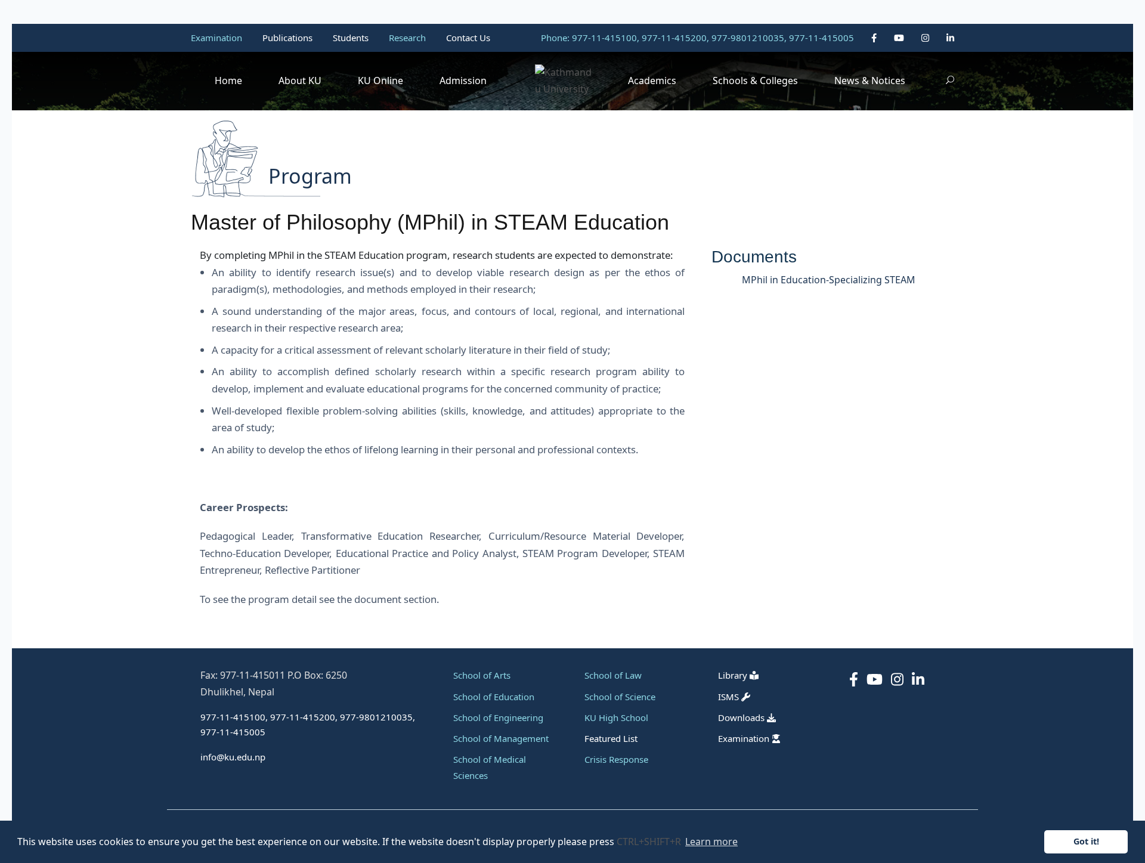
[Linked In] (950, 38)
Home (228, 80)
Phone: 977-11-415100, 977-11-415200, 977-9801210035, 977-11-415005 (697, 38)
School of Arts (481, 675)
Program (310, 176)
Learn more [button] (711, 841)
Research (408, 38)
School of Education (493, 697)
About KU (299, 80)
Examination (218, 38)
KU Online (380, 80)
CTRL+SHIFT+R (650, 841)
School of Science (619, 697)
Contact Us (468, 38)
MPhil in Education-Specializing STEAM (828, 279)
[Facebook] (875, 38)
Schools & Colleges (755, 80)
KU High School (616, 717)
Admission (463, 80)
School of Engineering (498, 717)
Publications (288, 38)
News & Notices (869, 80)
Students (352, 38)
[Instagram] (926, 38)
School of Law (613, 675)
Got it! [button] (1086, 841)
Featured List (611, 738)
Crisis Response (616, 759)
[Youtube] (900, 38)
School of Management (501, 738)
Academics (652, 80)
